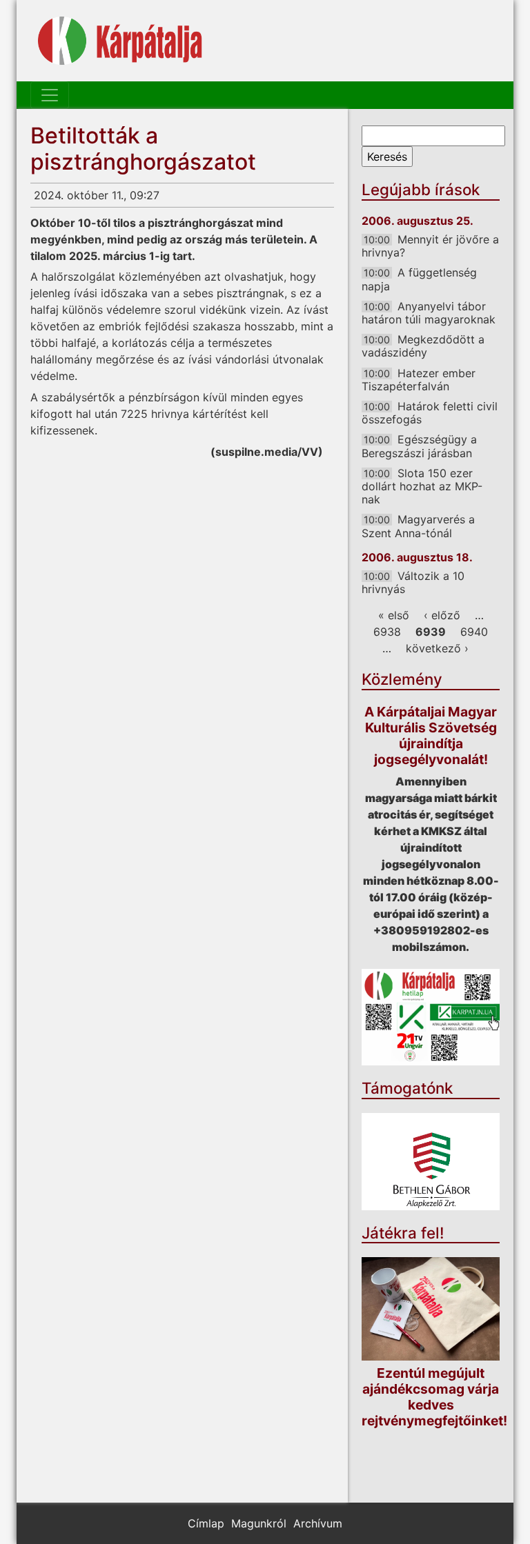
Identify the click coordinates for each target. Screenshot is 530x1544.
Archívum (317, 1523)
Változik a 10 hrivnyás (413, 582)
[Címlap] (120, 41)
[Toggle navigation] (49, 95)
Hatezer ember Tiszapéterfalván (418, 379)
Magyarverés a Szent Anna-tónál (418, 525)
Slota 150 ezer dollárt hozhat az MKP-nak (422, 486)
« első (393, 615)
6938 (387, 632)
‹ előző (442, 615)
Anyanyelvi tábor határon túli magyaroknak (428, 312)
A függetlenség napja (419, 278)
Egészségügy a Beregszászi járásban (419, 445)
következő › (437, 648)
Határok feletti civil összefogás (430, 412)
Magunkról (258, 1523)
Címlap (206, 1523)
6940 (474, 632)
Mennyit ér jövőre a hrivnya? (430, 245)
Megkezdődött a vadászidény (423, 345)
